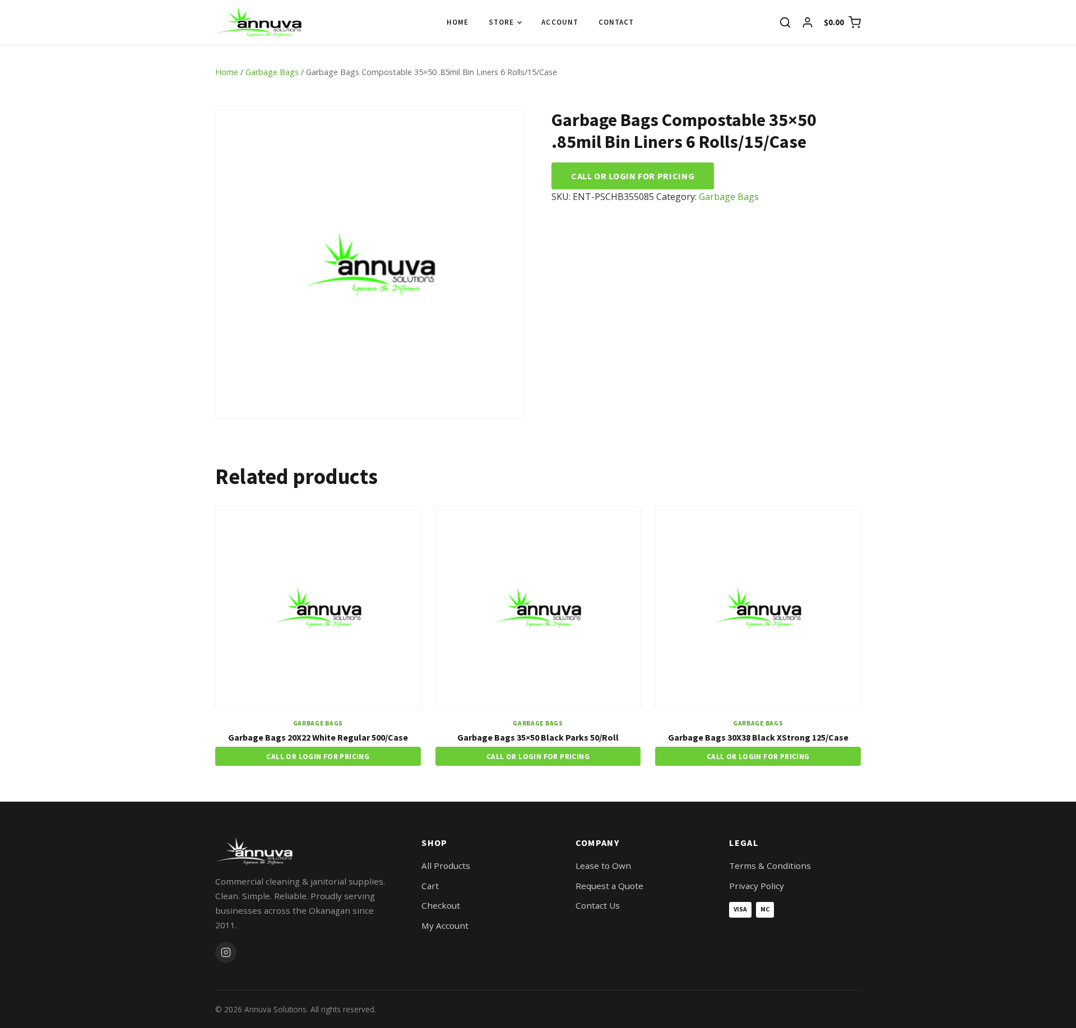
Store (501, 22)
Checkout (440, 905)
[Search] (785, 22)
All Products (445, 865)
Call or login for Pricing (632, 176)
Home (458, 22)
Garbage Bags (272, 72)
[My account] (807, 22)
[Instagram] (225, 952)
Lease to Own (603, 865)
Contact (616, 22)
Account (559, 22)
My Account (445, 925)
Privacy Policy (756, 885)
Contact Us (598, 905)
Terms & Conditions (770, 865)
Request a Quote (609, 885)
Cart (430, 885)
